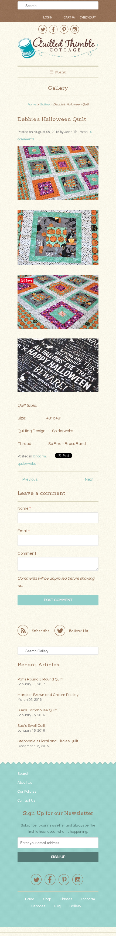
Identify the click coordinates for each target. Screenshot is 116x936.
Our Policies (27, 791)
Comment (27, 553)
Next (89, 479)
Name (24, 508)
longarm (39, 456)
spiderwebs (27, 464)
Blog (57, 906)
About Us (25, 783)
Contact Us (26, 800)
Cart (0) (69, 17)
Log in (47, 17)
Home (29, 899)
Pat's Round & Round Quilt (40, 679)
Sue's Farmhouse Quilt (37, 710)
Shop (47, 899)
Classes (66, 899)
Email (24, 531)
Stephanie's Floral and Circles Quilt (48, 741)
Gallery (58, 88)
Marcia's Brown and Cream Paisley (48, 695)
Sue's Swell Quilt (31, 726)
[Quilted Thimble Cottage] (58, 49)
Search (23, 774)
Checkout (88, 17)
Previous (29, 479)
